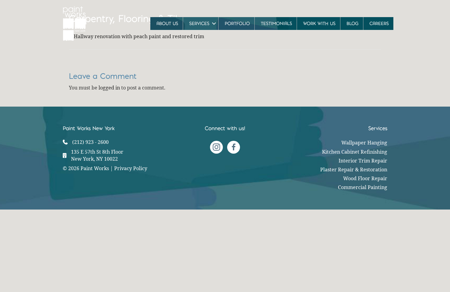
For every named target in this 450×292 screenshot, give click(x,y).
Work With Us (319, 23)
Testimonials (276, 23)
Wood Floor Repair (365, 178)
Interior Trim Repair (363, 160)
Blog (352, 23)
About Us (167, 23)
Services (199, 23)
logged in (109, 87)
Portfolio (237, 23)
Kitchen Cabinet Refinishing (354, 151)
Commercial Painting (362, 187)
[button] (213, 23)
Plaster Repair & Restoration (353, 169)
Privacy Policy (130, 168)
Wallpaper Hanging (364, 142)
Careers (379, 23)
